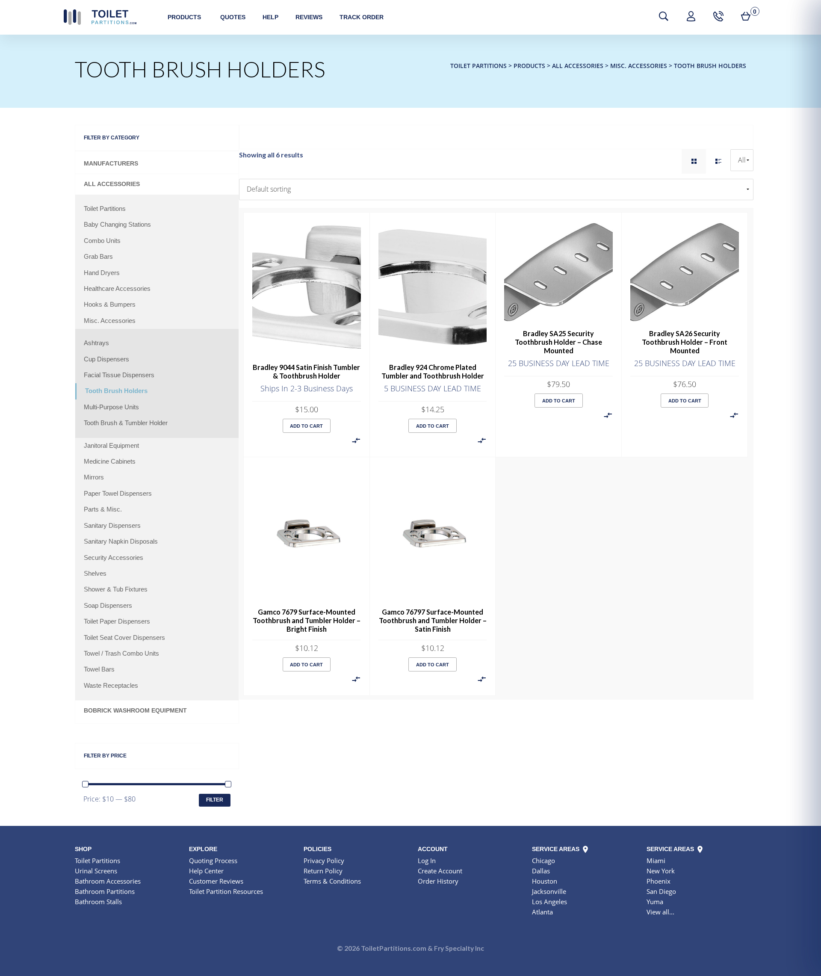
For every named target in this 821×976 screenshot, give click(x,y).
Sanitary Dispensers (112, 525)
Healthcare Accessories (117, 288)
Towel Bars (99, 669)
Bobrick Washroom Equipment (135, 710)
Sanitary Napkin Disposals (121, 541)
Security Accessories (113, 557)
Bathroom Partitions (105, 891)
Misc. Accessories (110, 320)
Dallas (541, 871)
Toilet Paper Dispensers (117, 621)
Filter (214, 800)
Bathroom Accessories (108, 881)
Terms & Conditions (332, 881)
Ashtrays (96, 343)
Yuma (655, 901)
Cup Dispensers (106, 359)
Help (270, 17)
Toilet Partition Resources (226, 891)
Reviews (308, 17)
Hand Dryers (102, 272)
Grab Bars (98, 256)
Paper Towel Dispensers (118, 493)
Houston (544, 881)
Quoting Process (213, 860)
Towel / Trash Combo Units (121, 653)
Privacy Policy (324, 860)
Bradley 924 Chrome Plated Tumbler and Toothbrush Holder (432, 371)
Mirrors (94, 477)
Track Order (362, 17)
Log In (427, 860)
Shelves (95, 573)
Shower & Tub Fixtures (116, 589)
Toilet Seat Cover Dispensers (124, 637)
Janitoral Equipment (111, 445)
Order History (438, 881)
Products (184, 17)
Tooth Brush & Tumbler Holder (126, 423)
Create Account (440, 871)
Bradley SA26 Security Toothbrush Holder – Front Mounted (684, 342)
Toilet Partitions (100, 17)
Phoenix (658, 881)
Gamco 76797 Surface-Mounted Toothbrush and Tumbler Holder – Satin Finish (433, 620)
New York (661, 871)
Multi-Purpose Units (111, 407)
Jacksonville (549, 891)
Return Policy (323, 871)
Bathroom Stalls (98, 901)
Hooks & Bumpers (110, 304)
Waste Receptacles (111, 685)
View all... (660, 912)
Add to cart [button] (306, 426)
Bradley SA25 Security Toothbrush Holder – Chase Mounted (558, 342)
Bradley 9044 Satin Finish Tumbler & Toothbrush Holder (306, 371)
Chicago (543, 860)
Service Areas (556, 849)
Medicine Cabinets (110, 461)
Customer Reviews (216, 881)
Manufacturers (111, 163)
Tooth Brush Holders (116, 390)
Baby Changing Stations (117, 224)
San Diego (661, 891)
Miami (656, 860)
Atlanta (542, 912)
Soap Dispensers (108, 605)
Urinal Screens (96, 871)
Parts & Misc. (103, 509)
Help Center (206, 871)
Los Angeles (549, 901)
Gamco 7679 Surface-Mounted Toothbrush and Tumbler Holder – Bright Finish (306, 620)
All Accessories (112, 184)
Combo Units (102, 240)
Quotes (232, 17)
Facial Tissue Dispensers (119, 375)
